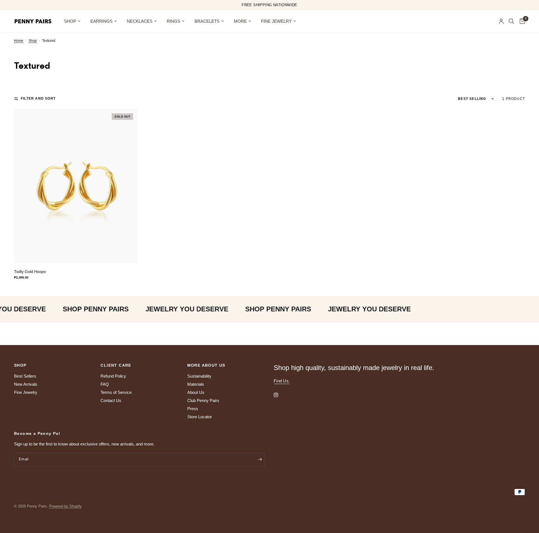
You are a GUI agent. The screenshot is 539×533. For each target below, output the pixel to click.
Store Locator (199, 416)
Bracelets (207, 21)
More (240, 21)
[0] (521, 21)
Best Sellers (25, 376)
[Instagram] (280, 395)
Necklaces (139, 21)
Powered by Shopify (65, 506)
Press (192, 408)
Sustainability (199, 376)
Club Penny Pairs (203, 400)
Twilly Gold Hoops (30, 271)
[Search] (511, 21)
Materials (195, 384)
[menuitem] (72, 21)
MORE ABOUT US (206, 365)
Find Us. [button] (282, 380)
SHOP (70, 21)
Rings (173, 21)
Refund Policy (113, 376)
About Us (195, 392)
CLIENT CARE (116, 365)
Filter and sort (38, 98)
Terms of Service (116, 392)
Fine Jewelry (276, 21)
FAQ (105, 384)
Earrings (101, 21)
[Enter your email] (259, 459)
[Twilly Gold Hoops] (76, 186)
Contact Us (111, 400)
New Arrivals (25, 384)
